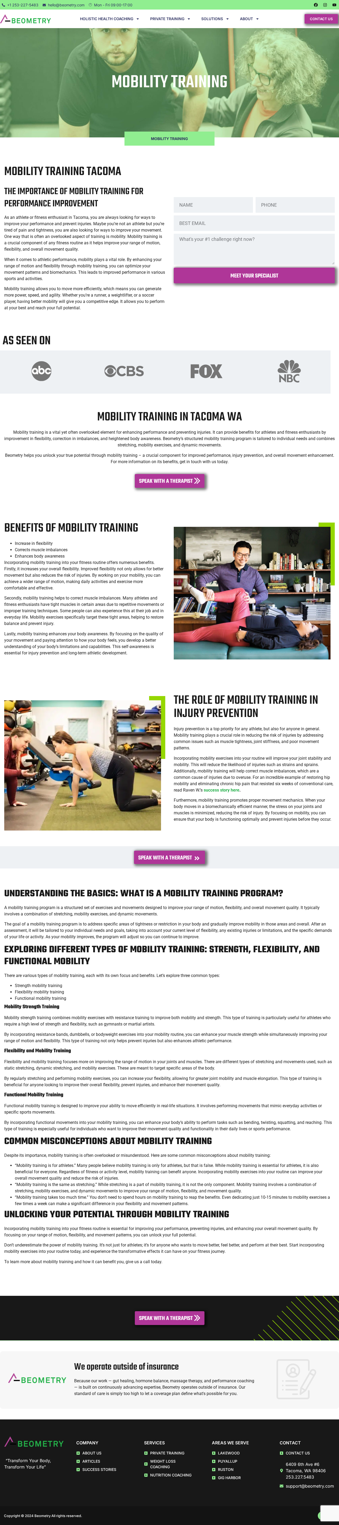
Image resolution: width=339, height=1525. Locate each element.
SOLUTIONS (212, 18)
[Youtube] (334, 5)
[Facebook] (316, 5)
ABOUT (246, 18)
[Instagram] (325, 5)
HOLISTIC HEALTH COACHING (106, 18)
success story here (221, 790)
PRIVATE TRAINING (167, 18)
